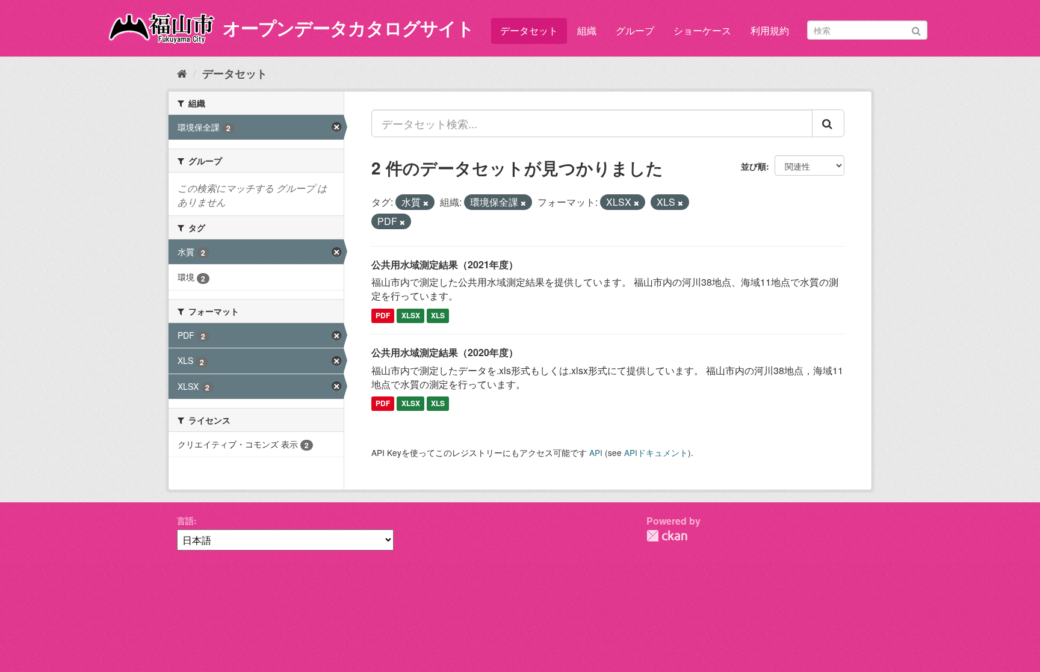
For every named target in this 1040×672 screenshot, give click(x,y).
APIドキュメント (656, 452)
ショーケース (702, 30)
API (595, 452)
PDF (383, 315)
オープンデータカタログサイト (348, 27)
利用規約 (770, 30)
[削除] (426, 203)
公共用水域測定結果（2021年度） (444, 264)
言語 (185, 520)
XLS (438, 315)
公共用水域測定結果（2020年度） (444, 352)
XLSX (410, 315)
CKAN (666, 535)
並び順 (753, 166)
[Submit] (916, 29)
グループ (635, 30)
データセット (529, 30)
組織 (586, 30)
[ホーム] (182, 73)
